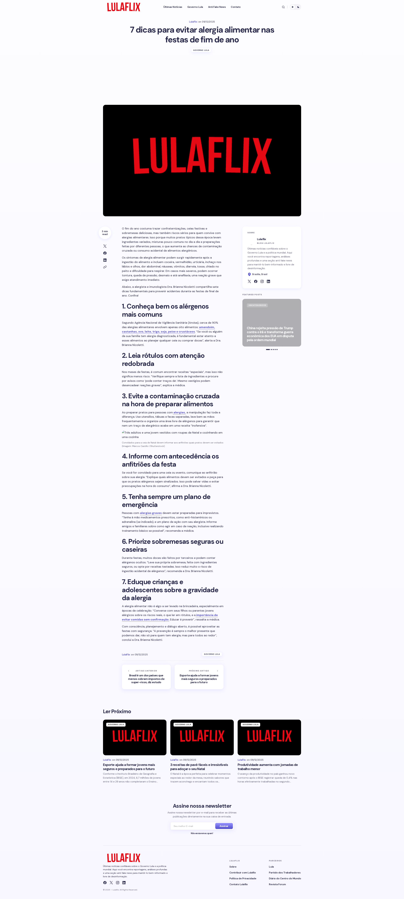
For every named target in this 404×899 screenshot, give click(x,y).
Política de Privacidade (242, 878)
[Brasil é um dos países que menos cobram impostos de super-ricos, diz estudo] (146, 677)
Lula (271, 866)
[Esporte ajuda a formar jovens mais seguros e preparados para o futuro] (199, 677)
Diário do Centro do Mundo (285, 878)
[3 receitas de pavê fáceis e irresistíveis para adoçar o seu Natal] (202, 737)
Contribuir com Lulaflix (242, 872)
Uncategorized (257, 305)
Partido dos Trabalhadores (284, 872)
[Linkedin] (124, 882)
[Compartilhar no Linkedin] (104, 260)
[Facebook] (105, 882)
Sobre (233, 866)
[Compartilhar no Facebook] (104, 253)
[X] (111, 882)
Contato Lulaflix (238, 884)
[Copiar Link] (104, 267)
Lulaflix (261, 239)
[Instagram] (117, 882)
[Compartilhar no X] (104, 246)
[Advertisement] (202, 81)
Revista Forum (277, 884)
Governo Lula (201, 50)
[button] (283, 7)
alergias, (179, 412)
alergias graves (151, 513)
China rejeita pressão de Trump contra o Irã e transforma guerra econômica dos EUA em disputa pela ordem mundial (270, 334)
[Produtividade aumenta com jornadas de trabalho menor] (269, 737)
